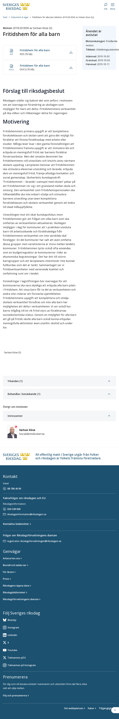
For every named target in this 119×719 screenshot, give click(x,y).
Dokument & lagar (19, 17)
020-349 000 (13, 509)
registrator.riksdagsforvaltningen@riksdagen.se (34, 541)
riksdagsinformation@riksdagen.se (26, 514)
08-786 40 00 (14, 488)
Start (5, 17)
